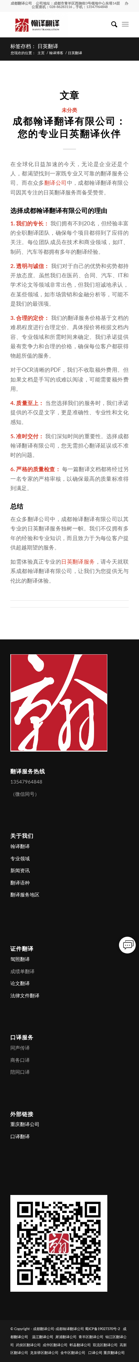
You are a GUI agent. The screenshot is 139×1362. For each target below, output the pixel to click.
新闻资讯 (20, 870)
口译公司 (95, 1353)
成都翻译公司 (21, 3)
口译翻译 (20, 1136)
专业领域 (20, 858)
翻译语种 (20, 883)
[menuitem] (111, 24)
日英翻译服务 (78, 562)
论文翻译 (20, 983)
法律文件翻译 (24, 995)
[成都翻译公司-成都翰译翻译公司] (57, 24)
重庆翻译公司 (24, 1124)
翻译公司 (55, 183)
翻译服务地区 (24, 895)
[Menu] (125, 24)
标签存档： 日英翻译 (34, 46)
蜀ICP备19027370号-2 (102, 1329)
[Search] (111, 24)
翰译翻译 (20, 846)
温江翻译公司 (42, 1337)
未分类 (69, 110)
